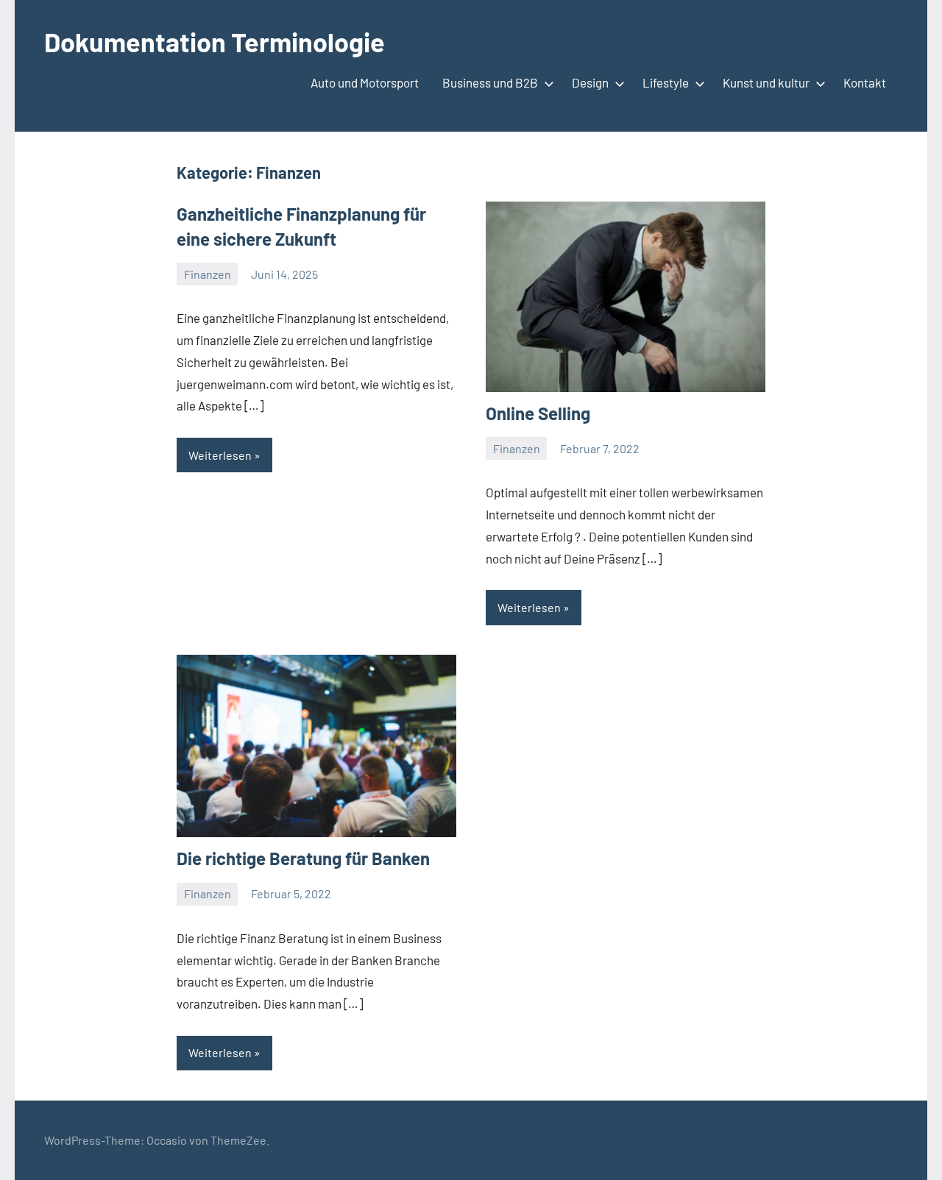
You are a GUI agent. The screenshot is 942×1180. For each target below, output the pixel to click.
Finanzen (207, 274)
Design (590, 82)
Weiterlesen (220, 455)
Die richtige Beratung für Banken (303, 858)
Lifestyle (665, 82)
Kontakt (864, 82)
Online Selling (538, 413)
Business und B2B (490, 82)
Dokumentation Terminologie (214, 41)
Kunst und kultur (766, 82)
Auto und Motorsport (365, 82)
